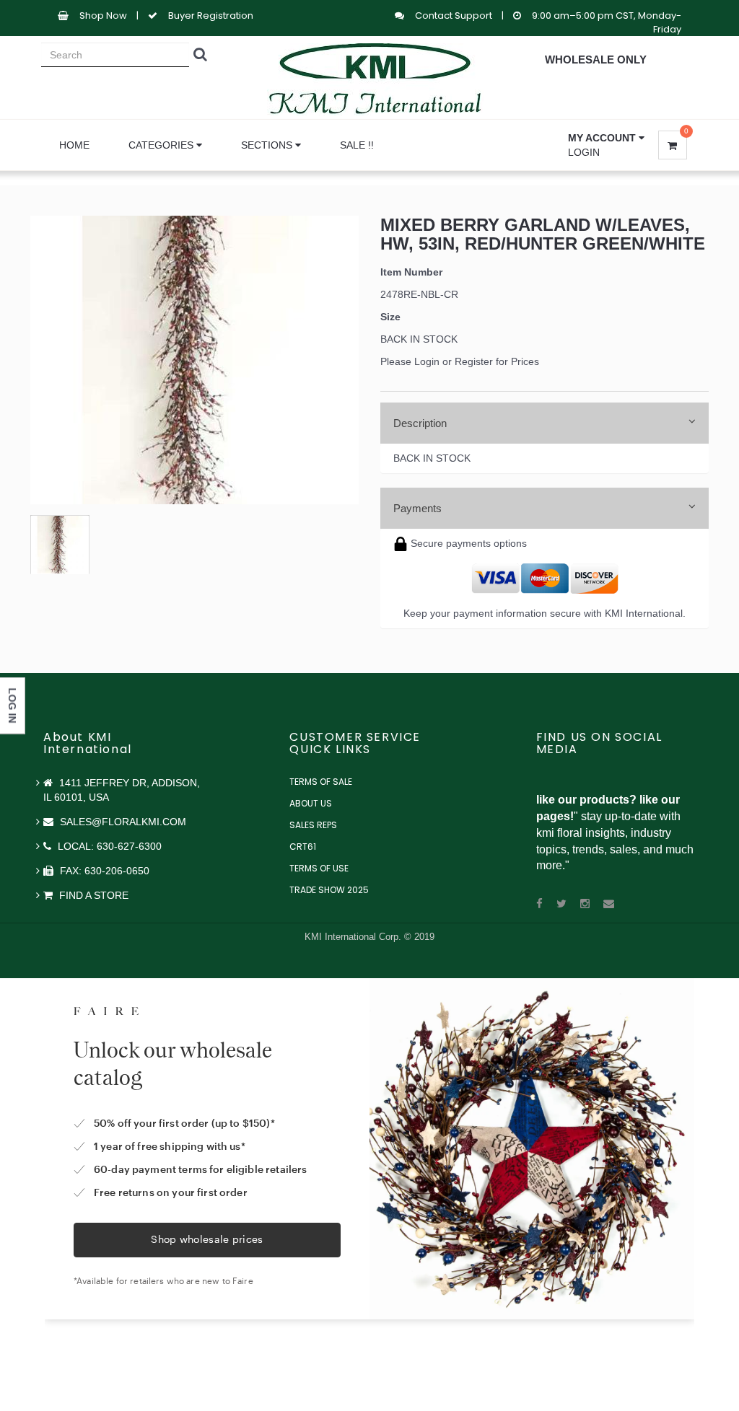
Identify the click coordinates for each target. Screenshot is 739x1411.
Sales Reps (313, 825)
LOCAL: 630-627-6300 (108, 846)
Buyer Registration (210, 15)
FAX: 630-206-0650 (103, 870)
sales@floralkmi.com (121, 821)
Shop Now (103, 15)
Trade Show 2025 (329, 890)
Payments (417, 508)
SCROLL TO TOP (703, 530)
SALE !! (357, 145)
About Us (310, 803)
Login (584, 152)
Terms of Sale (320, 781)
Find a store (92, 895)
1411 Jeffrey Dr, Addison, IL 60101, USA (121, 790)
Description (420, 423)
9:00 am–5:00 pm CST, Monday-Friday (606, 22)
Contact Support (454, 15)
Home (74, 145)
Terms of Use (319, 868)
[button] (606, 138)
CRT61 (302, 846)
